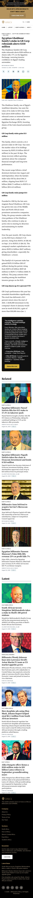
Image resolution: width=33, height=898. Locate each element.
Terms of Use (6, 817)
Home (3, 27)
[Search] (23, 22)
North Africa (19, 27)
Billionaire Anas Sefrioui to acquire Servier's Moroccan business (15, 507)
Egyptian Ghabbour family (21, 33)
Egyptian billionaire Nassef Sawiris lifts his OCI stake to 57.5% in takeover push (15, 410)
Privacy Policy (6, 814)
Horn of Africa (6, 832)
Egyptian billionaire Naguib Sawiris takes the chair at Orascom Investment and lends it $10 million (16, 458)
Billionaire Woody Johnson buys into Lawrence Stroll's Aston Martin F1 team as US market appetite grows (15, 661)
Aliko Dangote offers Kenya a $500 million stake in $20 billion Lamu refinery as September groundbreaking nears (15, 769)
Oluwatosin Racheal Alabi (10, 474)
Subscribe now (18, 15)
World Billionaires (8, 654)
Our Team (5, 820)
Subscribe (7, 857)
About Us (5, 812)
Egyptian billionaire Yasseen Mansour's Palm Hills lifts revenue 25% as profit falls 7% (16, 554)
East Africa (6, 762)
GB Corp (5, 35)
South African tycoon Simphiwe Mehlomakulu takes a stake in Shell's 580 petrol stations (16, 611)
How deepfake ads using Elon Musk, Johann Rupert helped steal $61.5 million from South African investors (16, 715)
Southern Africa (7, 605)
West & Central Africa (8, 834)
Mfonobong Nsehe (8, 65)
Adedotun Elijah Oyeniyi (10, 424)
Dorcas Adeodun (7, 680)
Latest (10, 27)
